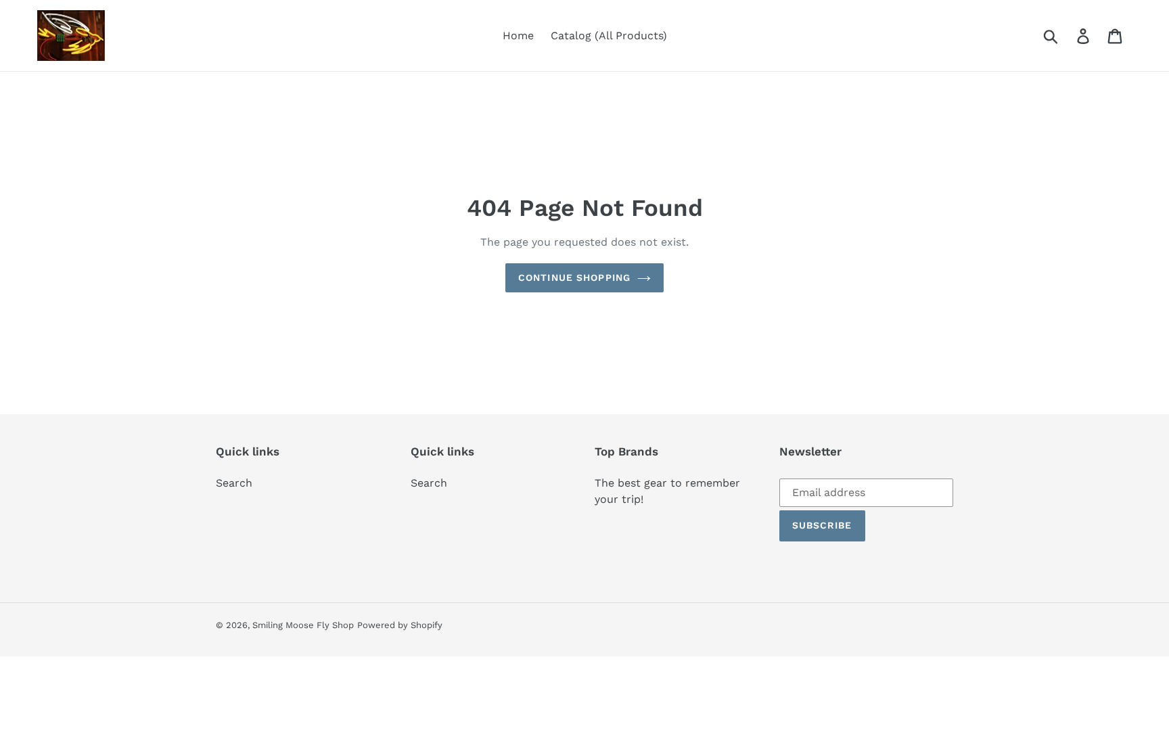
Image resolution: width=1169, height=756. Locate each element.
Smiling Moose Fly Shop (303, 625)
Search (234, 482)
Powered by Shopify (399, 625)
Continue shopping (574, 277)
